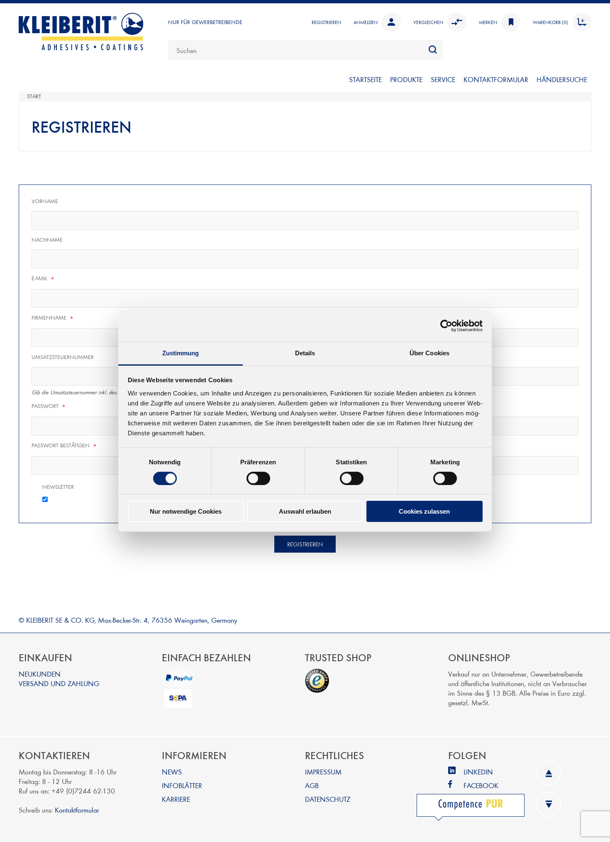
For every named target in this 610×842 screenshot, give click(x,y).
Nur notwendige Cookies (186, 511)
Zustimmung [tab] (180, 352)
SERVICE (443, 79)
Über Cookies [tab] (429, 352)
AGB (312, 785)
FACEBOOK (481, 785)
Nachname (47, 239)
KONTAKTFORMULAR (496, 79)
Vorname (45, 201)
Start (34, 96)
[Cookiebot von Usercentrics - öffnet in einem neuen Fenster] (446, 326)
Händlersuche (562, 79)
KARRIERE (176, 798)
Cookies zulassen (424, 511)
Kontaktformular (77, 809)
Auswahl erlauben (305, 511)
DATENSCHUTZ (327, 798)
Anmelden (366, 22)
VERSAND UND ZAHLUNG (59, 683)
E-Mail (43, 278)
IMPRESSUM (323, 771)
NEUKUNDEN (40, 673)
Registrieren (326, 22)
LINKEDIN (478, 771)
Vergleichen (428, 22)
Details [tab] (305, 352)
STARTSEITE (365, 79)
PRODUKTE (406, 79)
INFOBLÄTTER (182, 785)
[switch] (258, 478)
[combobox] (305, 50)
